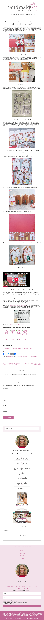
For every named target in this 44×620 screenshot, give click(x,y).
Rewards (22, 555)
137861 (25, 339)
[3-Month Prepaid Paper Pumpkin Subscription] (12, 334)
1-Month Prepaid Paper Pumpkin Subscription (6, 338)
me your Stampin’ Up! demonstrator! (17, 305)
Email (4, 405)
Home (22, 548)
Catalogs (22, 558)
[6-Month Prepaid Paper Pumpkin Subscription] (18, 334)
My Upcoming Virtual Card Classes (16, 324)
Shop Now (22, 550)
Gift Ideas (11, 356)
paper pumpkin (31, 356)
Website (5, 411)
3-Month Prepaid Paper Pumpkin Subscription (12, 338)
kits (27, 356)
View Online (19, 505)
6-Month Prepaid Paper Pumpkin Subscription (18, 338)
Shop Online (25, 505)
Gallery (8, 356)
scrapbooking (35, 356)
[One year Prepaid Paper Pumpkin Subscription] (25, 334)
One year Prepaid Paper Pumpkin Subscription (24, 338)
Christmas (19, 356)
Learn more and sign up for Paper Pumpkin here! (17, 299)
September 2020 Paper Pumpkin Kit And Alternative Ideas (18, 348)
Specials (22, 557)
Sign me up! (22, 605)
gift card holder (24, 356)
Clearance (22, 560)
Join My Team (22, 553)
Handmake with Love (22, 7)
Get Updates (22, 552)
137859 (13, 339)
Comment (5, 388)
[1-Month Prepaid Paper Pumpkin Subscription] (6, 334)
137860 (19, 339)
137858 (6, 339)
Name (5, 400)
